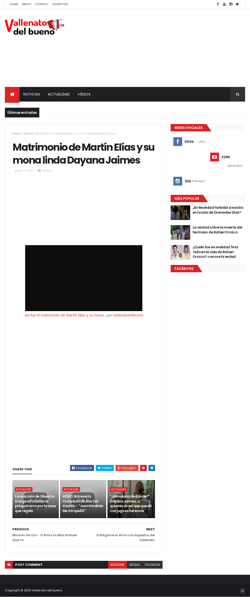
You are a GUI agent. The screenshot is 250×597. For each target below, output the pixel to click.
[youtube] (224, 4)
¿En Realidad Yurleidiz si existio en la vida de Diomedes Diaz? (218, 210)
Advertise (60, 4)
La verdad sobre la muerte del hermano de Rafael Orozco (217, 230)
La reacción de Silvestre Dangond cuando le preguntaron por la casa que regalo (35, 503)
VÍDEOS (84, 94)
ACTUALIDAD (59, 94)
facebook (152, 565)
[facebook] (217, 4)
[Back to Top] (242, 591)
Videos (28, 133)
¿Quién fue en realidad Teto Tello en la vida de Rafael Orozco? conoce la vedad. (216, 252)
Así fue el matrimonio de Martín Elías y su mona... (65, 315)
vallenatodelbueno (128, 315)
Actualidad (23, 489)
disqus (134, 565)
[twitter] (237, 4)
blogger (117, 565)
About (27, 4)
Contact (42, 4)
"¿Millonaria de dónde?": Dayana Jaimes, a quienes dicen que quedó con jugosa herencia (131, 503)
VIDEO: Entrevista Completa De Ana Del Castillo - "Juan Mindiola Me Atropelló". (82, 503)
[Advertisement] (156, 48)
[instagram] (231, 4)
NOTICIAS (31, 94)
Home (14, 4)
